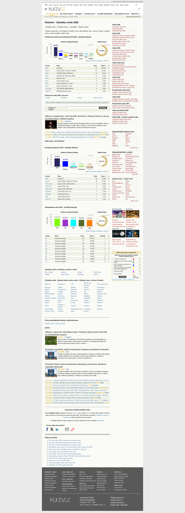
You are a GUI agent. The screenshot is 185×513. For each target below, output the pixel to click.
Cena (119, 474)
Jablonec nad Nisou (118, 193)
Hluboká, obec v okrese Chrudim (55, 323)
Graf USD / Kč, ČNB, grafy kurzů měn (61, 458)
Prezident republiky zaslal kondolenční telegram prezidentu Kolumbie (77, 349)
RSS (117, 505)
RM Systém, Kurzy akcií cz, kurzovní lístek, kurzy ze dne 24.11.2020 (70, 447)
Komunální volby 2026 (119, 27)
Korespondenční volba (119, 43)
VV (126, 144)
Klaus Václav (116, 166)
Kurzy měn (69, 5)
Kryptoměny (129, 209)
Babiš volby (122, 39)
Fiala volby (115, 39)
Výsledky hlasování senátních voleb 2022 (124, 99)
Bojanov (47, 289)
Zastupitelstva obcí (118, 75)
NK (46, 238)
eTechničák (121, 478)
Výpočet (54, 472)
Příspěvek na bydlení (50, 481)
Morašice (74, 289)
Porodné (72, 486)
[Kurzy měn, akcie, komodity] (60, 500)
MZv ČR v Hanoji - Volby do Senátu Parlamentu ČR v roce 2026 (73, 137)
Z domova (68, 121)
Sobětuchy (87, 298)
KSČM (114, 140)
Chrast (60, 287)
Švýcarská (48, 88)
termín (132, 37)
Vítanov (99, 298)
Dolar (73, 476)
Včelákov (100, 296)
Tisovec (86, 311)
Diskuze (126, 5)
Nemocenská (65, 486)
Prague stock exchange (120, 489)
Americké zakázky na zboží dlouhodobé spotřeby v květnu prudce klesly (76, 388)
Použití (113, 505)
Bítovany (47, 287)
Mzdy (90, 478)
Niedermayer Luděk (118, 172)
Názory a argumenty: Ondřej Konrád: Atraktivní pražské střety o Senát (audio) (75, 132)
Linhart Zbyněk (116, 168)
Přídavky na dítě (49, 478)
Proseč (73, 302)
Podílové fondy (89, 476)
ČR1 (46, 83)
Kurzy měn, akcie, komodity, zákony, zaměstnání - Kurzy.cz (68, 449)
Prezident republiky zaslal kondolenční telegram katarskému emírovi (74, 382)
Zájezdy (124, 1)
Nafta (92, 488)
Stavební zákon (101, 487)
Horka (47, 306)
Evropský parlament (118, 65)
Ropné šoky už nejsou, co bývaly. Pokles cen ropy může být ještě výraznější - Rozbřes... (81, 395)
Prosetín (73, 306)
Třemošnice (100, 287)
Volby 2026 (116, 24)
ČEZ (85, 474)
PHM (84, 488)
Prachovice (74, 300)
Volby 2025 (116, 33)
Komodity (76, 5)
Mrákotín (73, 291)
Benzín (88, 488)
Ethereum (93, 481)
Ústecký (127, 107)
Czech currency (118, 487)
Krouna (60, 309)
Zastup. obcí (78, 102)
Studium (141, 1)
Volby (47, 102)
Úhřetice (99, 291)
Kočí (59, 302)
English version (118, 485)
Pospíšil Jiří (128, 158)
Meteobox (132, 1)
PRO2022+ (48, 191)
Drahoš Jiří (115, 160)
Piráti (46, 81)
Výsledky (132, 85)
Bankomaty (70, 472)
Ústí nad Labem (130, 197)
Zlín (126, 199)
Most (126, 183)
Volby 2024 (116, 77)
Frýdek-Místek (116, 187)
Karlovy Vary (116, 197)
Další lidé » (135, 174)
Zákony (113, 5)
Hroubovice (61, 284)
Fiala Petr (115, 162)
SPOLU (47, 70)
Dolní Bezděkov (50, 294)
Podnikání (99, 472)
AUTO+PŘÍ (48, 189)
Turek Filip (128, 164)
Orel (72, 298)
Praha (129, 87)
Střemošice (97, 272)
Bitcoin (85, 5)
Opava (127, 187)
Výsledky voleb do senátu (120, 123)
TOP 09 (127, 141)
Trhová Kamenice (102, 284)
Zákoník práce (100, 485)
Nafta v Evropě (83, 489)
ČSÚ (88, 413)
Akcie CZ (56, 5)
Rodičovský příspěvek (50, 483)
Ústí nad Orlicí (98, 98)
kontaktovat (100, 420)
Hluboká (58, 102)
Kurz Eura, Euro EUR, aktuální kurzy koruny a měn (65, 440)
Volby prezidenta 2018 (120, 110)
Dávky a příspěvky (67, 484)
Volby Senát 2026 (117, 29)
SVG (89, 45)
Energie (100, 5)
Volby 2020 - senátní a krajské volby (125, 117)
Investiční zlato (86, 485)
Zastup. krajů (87, 102)
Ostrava (127, 189)
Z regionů (68, 337)
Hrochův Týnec (50, 311)
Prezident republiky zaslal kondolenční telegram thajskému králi (73, 398)
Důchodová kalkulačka (51, 476)
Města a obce (100, 474)
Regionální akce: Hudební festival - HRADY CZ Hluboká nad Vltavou (74, 393)
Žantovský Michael (131, 172)
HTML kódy (124, 505)
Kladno (114, 199)
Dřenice (47, 296)
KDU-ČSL (115, 138)
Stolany (86, 300)
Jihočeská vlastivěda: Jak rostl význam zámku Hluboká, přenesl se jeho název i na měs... (81, 380)
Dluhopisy (82, 476)
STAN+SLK (48, 186)
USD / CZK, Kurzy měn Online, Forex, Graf (62, 451)
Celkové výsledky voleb (119, 112)
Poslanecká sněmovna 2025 (121, 37)
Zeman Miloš (129, 170)
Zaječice (99, 306)
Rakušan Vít (129, 160)
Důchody (64, 490)
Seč (85, 291)
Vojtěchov (100, 300)
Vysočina (100, 302)
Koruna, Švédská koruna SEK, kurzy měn (62, 463)
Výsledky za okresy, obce (120, 114)
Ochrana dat (84, 497)
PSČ (105, 474)
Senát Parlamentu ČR (119, 71)
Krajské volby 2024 (118, 81)
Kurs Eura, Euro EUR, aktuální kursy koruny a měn (65, 442)
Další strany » (134, 147)
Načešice (74, 294)
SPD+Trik (48, 199)
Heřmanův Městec (51, 298)
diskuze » (125, 279)
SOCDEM (48, 194)
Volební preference (105, 14)
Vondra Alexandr (130, 166)
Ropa (80, 488)
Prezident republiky (118, 69)
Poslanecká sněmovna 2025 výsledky (123, 35)
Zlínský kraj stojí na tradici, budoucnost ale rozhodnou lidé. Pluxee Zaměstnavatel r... (79, 403)
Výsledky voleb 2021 (118, 106)
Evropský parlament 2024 (120, 85)
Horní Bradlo (49, 309)
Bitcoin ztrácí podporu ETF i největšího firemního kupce (70, 385)
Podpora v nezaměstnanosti (69, 488)
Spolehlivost (124, 474)
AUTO (47, 78)
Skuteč (86, 294)
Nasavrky (74, 296)
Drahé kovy (82, 483)
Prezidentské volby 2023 (121, 90)
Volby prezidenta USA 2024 (120, 83)
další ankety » (131, 279)
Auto (115, 474)
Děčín (114, 185)
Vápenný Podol (101, 294)
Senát (94, 102)
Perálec (79, 272)
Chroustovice (62, 289)
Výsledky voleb (51, 27)
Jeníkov (60, 294)
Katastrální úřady (101, 478)
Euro (70, 476)
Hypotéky (90, 5)
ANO (46, 68)
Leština (47, 274)
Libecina (63, 272)
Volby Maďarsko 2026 (119, 30)
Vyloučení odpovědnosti (87, 500)
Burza (81, 474)
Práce (117, 5)
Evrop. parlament (102, 102)
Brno (133, 87)
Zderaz (96, 274)
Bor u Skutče (49, 272)
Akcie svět (62, 5)
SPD (46, 76)
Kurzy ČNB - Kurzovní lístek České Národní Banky (65, 454)
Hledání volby (83, 27)
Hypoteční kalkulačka (50, 487)
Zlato (81, 5)
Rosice (86, 287)
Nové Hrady (65, 274)
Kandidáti (73, 27)
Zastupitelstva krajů (118, 73)
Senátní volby (136, 14)
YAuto (128, 1)
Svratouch (87, 309)
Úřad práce (65, 481)
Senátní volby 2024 (118, 79)
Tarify (95, 5)
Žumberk (100, 309)
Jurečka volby (126, 41)
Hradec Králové (117, 191)
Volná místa (69, 479)
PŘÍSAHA (48, 91)
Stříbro (92, 485)
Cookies (91, 497)
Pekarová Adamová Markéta (134, 156)
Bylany (47, 291)
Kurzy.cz (47, 16)
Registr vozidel (118, 476)
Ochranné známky (101, 481)
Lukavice (60, 311)
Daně (98, 489)
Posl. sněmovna (67, 102)
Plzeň (127, 193)
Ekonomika (82, 478)
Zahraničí (128, 106)
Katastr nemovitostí (102, 476)
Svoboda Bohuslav (131, 162)
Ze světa (103, 137)
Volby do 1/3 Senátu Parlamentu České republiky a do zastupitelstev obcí (76, 134)
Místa (52, 102)
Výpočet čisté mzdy (50, 474)
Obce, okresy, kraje (118, 107)
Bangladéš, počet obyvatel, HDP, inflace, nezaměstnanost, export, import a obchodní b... (80, 390)
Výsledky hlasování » (117, 279)
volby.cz (75, 413)
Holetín (47, 302)
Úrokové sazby (66, 474)
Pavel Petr (128, 154)
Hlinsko (47, 300)
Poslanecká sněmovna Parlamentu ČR (124, 67)
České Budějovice (117, 183)
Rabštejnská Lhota (77, 309)
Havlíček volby (116, 41)
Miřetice (73, 287)
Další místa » (135, 201)
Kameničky (61, 298)
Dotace (108, 393)
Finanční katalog (118, 480)
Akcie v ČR (115, 228)
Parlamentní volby (121, 14)
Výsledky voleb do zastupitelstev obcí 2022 (125, 101)
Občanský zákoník (101, 483)
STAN (47, 73)
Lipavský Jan (116, 170)
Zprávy (51, 5)
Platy (73, 481)
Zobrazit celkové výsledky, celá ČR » (97, 61)
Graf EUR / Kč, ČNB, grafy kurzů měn (61, 465)
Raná (72, 311)
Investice (95, 385)
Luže (72, 284)
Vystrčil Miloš (129, 168)
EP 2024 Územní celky (119, 87)
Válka (121, 5)
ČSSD (47, 86)
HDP (87, 478)
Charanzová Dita (117, 164)
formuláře (102, 489)
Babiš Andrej (116, 154)
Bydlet (137, 1)
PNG (92, 45)
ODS (113, 141)
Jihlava (114, 195)
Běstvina (47, 284)
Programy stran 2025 (118, 45)
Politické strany (63, 27)
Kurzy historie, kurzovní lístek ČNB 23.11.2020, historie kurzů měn (69, 456)
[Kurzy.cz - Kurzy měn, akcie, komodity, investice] (57, 11)
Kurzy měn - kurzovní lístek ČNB (59, 460)
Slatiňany (87, 296)
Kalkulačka (107, 5)
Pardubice (64, 98)
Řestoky (86, 289)
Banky (64, 472)
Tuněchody (100, 289)
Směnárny (65, 476)
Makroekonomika (117, 209)
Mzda (70, 481)
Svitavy (79, 98)
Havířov (114, 189)
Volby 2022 (116, 97)
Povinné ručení (49, 489)
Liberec (127, 181)
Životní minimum (49, 485)
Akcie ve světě (108, 400)
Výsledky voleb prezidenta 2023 (122, 92)
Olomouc (128, 185)
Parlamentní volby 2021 (120, 103)
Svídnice (86, 306)
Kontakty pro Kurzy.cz (118, 502)
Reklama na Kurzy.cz (117, 497)
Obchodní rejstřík (117, 1)
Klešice (60, 300)
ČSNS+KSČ (48, 184)
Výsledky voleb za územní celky (122, 94)
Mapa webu (121, 482)
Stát (67, 352)
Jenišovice (61, 296)
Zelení (127, 146)
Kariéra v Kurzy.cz (116, 500)
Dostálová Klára (117, 158)
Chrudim (47, 98)
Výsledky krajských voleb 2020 (121, 119)
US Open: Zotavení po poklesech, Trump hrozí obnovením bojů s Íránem (76, 400)
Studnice (86, 302)
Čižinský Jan (116, 156)
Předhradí (80, 274)
